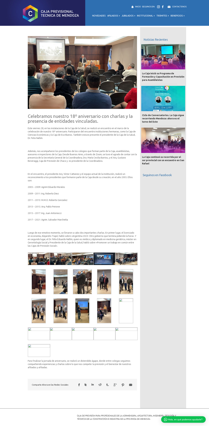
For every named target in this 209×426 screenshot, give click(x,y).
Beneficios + (178, 15)
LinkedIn (92, 384)
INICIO (138, 7)
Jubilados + (128, 15)
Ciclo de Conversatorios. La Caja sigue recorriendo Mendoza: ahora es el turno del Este (163, 118)
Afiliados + (113, 15)
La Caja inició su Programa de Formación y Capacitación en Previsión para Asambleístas (163, 76)
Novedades (99, 15)
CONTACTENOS (179, 7)
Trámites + (162, 15)
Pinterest (123, 385)
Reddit (100, 384)
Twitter (86, 384)
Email (130, 385)
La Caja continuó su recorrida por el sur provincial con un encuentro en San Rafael (163, 160)
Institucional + (146, 15)
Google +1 (115, 384)
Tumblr (107, 384)
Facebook (79, 384)
